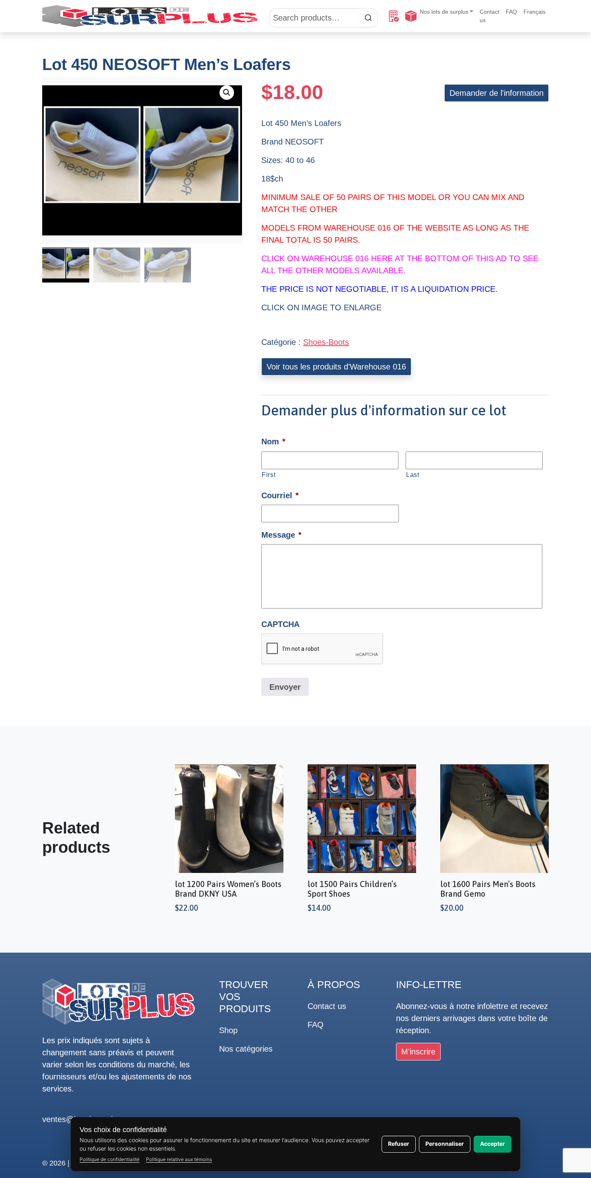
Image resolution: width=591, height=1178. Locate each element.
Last (412, 474)
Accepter (492, 1143)
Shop (228, 1030)
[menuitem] (534, 11)
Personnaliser (444, 1143)
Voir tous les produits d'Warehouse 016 (336, 366)
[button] (227, 92)
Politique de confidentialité (110, 1159)
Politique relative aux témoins (179, 1159)
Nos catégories (246, 1048)
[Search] (324, 16)
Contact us (489, 15)
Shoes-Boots (326, 342)
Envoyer (285, 687)
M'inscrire (418, 1051)
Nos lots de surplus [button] (444, 11)
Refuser (398, 1143)
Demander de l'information (496, 93)
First (268, 474)
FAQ (511, 11)
